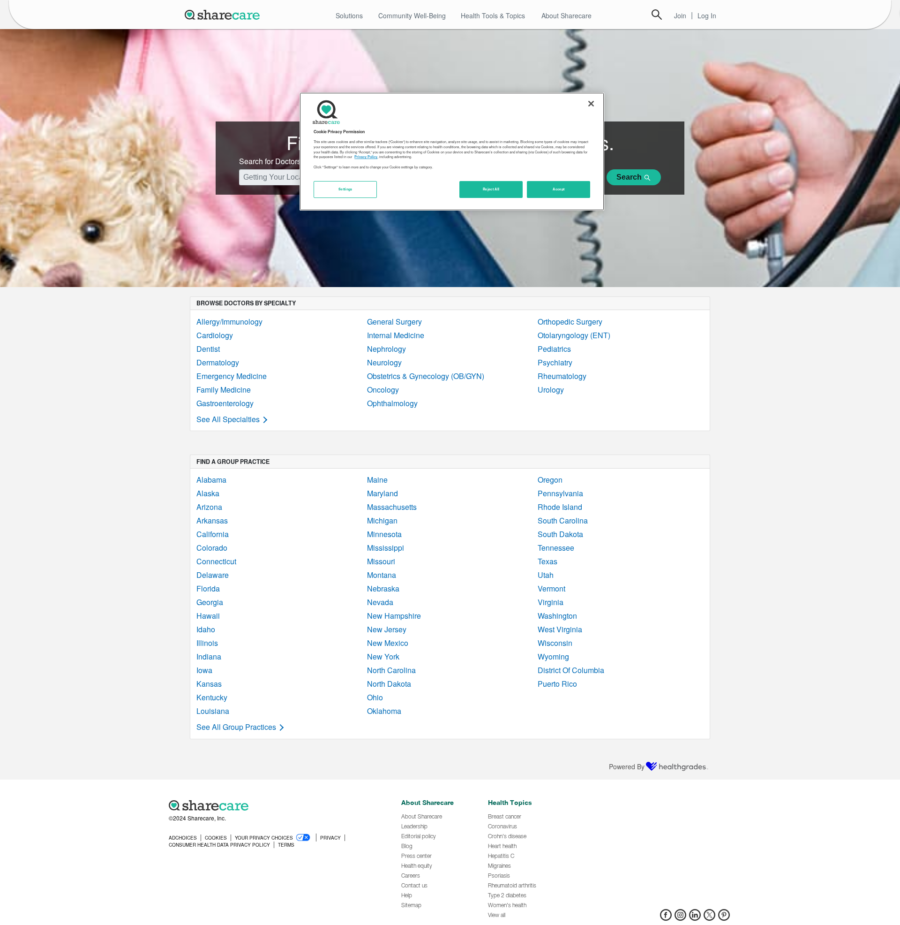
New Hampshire (394, 615)
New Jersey (386, 629)
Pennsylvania (560, 493)
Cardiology (214, 335)
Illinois (207, 642)
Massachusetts (392, 506)
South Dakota (560, 534)
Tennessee (556, 547)
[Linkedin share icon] (695, 917)
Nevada (380, 602)
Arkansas (212, 520)
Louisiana (212, 710)
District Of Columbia (571, 670)
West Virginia (560, 629)
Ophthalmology (392, 403)
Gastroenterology (225, 403)
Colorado (211, 547)
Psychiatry (555, 362)
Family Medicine (223, 389)
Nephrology (386, 348)
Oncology (383, 389)
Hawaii (208, 615)
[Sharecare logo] (272, 805)
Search (656, 14)
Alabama (211, 479)
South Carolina (563, 520)
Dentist (208, 348)
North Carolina (391, 670)
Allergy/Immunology (229, 321)
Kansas (209, 683)
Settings (345, 189)
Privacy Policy (365, 156)
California (212, 534)
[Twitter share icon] (709, 917)
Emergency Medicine (231, 376)
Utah (546, 574)
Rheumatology (562, 376)
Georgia (209, 602)
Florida (208, 588)
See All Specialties (228, 419)
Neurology (384, 362)
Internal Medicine (395, 335)
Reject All (491, 189)
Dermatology (217, 362)
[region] (452, 151)
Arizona (209, 506)
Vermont (551, 588)
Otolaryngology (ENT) (574, 335)
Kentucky (211, 697)
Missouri (381, 561)
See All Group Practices (236, 726)
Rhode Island (560, 506)
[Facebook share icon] (666, 917)
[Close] (591, 103)
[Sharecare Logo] (224, 15)
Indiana (208, 656)
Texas (547, 561)
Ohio (375, 697)
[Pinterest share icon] (724, 917)
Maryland (382, 493)
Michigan (382, 520)
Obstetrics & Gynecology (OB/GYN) (425, 376)
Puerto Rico (557, 683)
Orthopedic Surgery (570, 321)
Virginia (550, 602)
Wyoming (553, 656)
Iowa (204, 670)
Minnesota (384, 534)
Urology (551, 389)
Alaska (207, 493)
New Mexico (387, 642)
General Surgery (394, 321)
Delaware (212, 574)
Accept (558, 189)
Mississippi (385, 547)
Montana (381, 574)
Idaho (205, 629)
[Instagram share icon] (680, 917)
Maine (377, 479)
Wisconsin (555, 642)
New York (383, 656)
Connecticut (216, 561)
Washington (557, 615)
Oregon (550, 479)
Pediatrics (554, 348)
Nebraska (383, 588)
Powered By (627, 766)
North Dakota (389, 683)
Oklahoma (384, 710)
